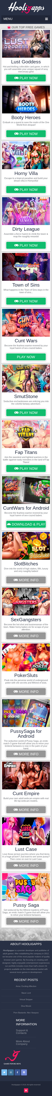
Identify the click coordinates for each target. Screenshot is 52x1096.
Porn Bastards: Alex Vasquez (26, 1012)
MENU (7, 19)
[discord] (24, 1072)
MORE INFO (28, 580)
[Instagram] (11, 1072)
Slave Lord (26, 993)
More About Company (23, 1042)
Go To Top (26, 1090)
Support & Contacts (22, 1031)
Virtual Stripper (26, 999)
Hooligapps (16, 1085)
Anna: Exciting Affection (26, 986)
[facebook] (17, 1072)
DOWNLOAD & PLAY (28, 524)
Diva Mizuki (26, 1006)
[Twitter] (4, 1072)
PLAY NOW (28, 78)
